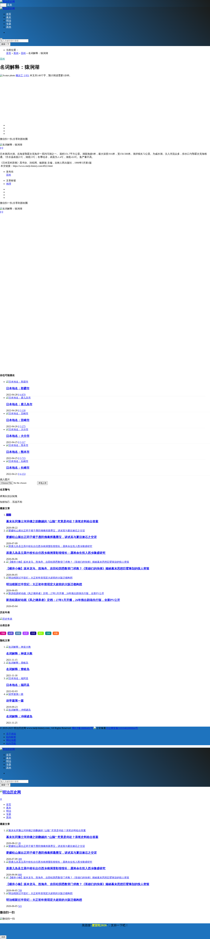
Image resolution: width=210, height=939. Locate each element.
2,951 (26, 75)
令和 (8, 514)
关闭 (3, 937)
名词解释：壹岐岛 (18, 669)
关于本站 (11, 733)
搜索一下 (5, 44)
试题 (56, 633)
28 (19, 843)
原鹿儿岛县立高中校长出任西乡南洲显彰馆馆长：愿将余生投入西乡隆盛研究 (55, 552)
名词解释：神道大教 (19, 653)
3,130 (23, 410)
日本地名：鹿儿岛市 (19, 404)
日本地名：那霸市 (18, 388)
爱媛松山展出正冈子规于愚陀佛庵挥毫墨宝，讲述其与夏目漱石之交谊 (51, 537)
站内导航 (11, 743)
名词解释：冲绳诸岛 (19, 716)
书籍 (3, 633)
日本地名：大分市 (18, 436)
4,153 (23, 474)
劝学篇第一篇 (15, 700)
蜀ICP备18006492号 (82, 728)
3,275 (23, 426)
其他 (8, 27)
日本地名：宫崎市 (18, 420)
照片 (41, 633)
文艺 (26, 633)
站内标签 (11, 737)
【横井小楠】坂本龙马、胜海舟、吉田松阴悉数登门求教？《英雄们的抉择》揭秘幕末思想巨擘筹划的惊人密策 (77, 568)
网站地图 (11, 740)
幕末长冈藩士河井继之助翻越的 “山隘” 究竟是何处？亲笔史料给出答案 (52, 521)
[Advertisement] (92, 98)
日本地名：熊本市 (18, 451)
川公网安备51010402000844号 (122, 728)
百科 (23, 53)
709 (20, 890)
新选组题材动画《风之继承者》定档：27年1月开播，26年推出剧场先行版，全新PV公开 (63, 600)
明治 (8, 20)
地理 (8, 183)
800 (20, 874)
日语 (33, 633)
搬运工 (19, 75)
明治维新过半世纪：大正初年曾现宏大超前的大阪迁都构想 (44, 584)
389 (20, 859)
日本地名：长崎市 (18, 467)
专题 (8, 23)
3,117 (22, 442)
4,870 (23, 394)
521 (20, 906)
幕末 (8, 17)
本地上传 (42, 483)
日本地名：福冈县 (18, 685)
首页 (8, 14)
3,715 (23, 458)
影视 (18, 633)
